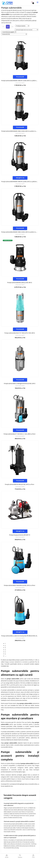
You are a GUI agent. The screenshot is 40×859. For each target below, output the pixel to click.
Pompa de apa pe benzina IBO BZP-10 (19, 535)
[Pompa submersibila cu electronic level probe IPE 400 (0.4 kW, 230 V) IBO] (20, 610)
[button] (32, 2)
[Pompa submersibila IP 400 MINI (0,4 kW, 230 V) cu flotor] (20, 560)
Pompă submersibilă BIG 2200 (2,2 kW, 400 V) (19, 282)
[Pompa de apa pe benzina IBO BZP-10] (20, 509)
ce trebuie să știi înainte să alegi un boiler (27, 779)
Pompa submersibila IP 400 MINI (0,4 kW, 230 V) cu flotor (19, 585)
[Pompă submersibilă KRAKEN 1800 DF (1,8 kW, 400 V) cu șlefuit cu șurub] (20, 55)
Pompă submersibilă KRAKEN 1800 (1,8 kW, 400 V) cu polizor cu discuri (20, 131)
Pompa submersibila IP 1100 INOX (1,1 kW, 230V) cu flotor (19, 434)
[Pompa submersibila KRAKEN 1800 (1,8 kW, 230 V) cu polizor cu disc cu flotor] (20, 207)
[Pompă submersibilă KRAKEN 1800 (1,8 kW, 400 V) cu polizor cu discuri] (20, 106)
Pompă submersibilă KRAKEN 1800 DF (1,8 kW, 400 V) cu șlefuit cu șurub (20, 80)
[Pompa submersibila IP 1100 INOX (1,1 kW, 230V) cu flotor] (20, 408)
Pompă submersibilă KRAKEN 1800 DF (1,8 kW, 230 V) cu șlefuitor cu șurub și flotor (20, 181)
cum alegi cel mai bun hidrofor (29, 698)
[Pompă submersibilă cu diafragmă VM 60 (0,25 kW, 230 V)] (20, 358)
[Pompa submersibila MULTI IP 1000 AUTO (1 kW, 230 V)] (20, 308)
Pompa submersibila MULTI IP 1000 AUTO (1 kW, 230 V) (19, 333)
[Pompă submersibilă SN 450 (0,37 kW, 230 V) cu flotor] (20, 459)
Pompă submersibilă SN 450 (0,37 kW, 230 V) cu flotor (19, 484)
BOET (8, 777)
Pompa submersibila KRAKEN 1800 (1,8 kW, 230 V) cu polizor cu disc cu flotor (20, 232)
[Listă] (12, 26)
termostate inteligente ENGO (19, 767)
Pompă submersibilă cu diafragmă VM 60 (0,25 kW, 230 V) (19, 383)
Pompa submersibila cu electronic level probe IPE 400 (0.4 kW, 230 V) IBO (20, 636)
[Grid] (8, 27)
